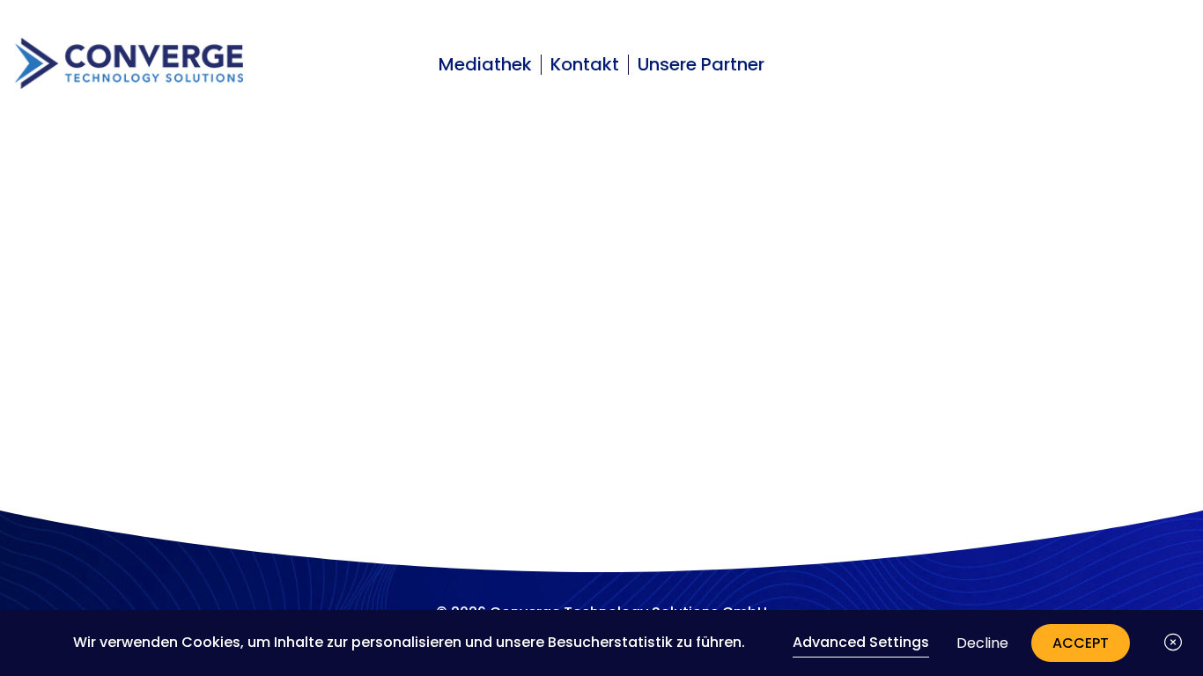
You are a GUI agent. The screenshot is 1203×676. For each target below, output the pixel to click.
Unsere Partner (701, 64)
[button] (1173, 642)
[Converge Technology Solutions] (128, 63)
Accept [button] (1080, 643)
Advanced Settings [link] (861, 642)
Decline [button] (982, 643)
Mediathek (485, 64)
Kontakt (584, 64)
